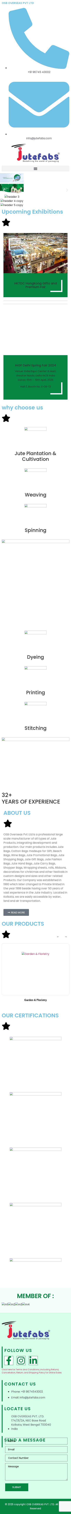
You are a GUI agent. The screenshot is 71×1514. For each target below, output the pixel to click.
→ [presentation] (65, 936)
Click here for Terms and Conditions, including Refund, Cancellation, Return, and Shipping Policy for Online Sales (32, 1371)
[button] (35, 168)
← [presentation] (58, 936)
